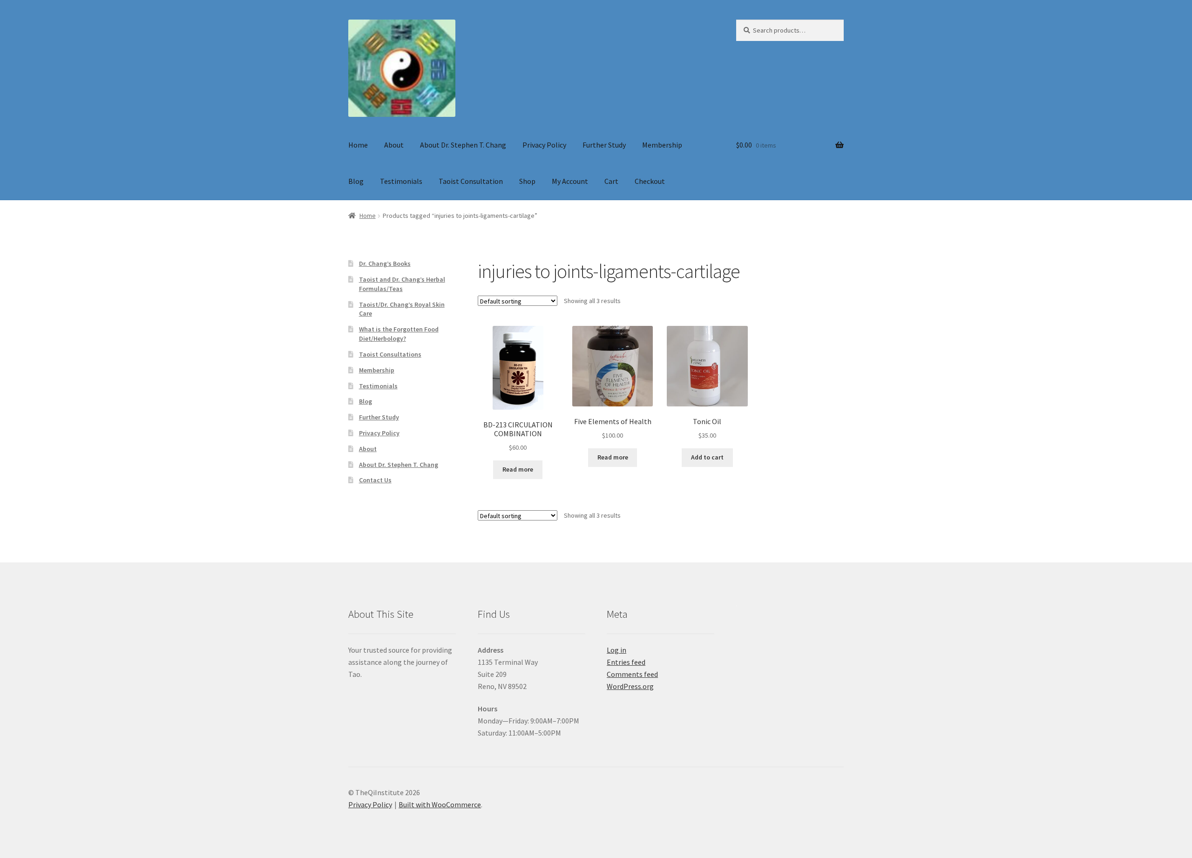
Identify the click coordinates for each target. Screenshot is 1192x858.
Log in (616, 650)
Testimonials (401, 181)
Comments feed (632, 674)
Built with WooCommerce (440, 804)
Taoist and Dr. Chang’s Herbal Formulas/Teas (402, 284)
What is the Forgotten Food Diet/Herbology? (399, 334)
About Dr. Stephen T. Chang (463, 144)
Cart (611, 181)
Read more (517, 469)
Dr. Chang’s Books (385, 263)
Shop (527, 181)
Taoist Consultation (471, 181)
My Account (570, 181)
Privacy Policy (544, 144)
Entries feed (626, 662)
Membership (662, 144)
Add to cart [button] (707, 457)
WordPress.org (630, 686)
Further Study (604, 144)
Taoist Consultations (390, 354)
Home (358, 144)
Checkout (650, 181)
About (394, 144)
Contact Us (375, 480)
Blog (356, 181)
